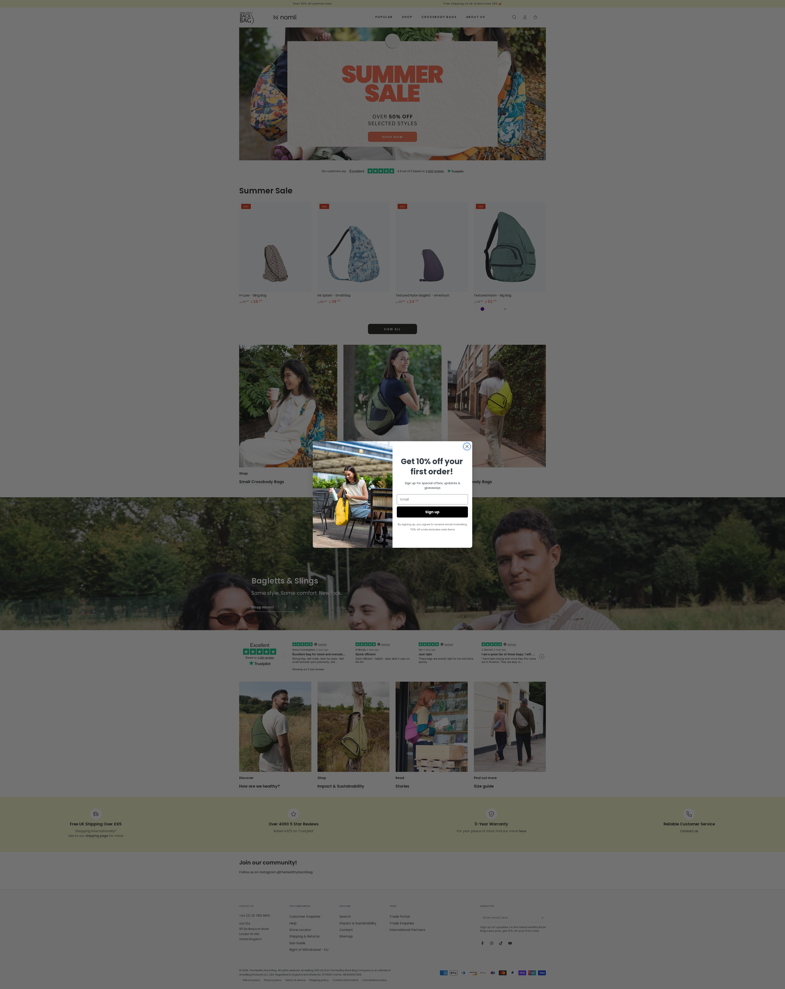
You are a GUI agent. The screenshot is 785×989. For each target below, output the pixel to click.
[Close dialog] (467, 446)
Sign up (432, 511)
